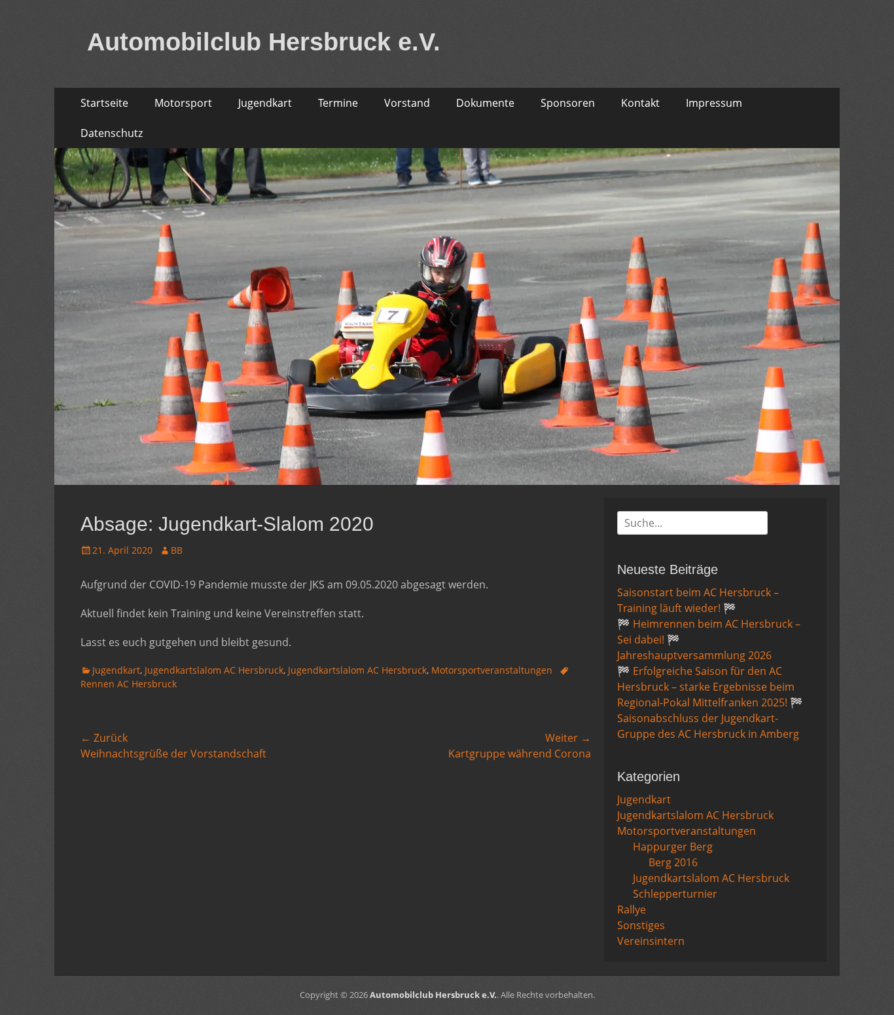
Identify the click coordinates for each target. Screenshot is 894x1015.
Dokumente (485, 103)
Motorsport (183, 103)
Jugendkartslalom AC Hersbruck (214, 670)
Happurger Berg (673, 846)
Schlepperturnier (675, 894)
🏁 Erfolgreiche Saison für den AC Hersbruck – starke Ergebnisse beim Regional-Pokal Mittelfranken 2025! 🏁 (710, 687)
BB (177, 550)
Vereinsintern (651, 941)
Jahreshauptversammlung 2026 (694, 655)
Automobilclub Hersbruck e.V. (263, 42)
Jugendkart (265, 103)
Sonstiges (641, 925)
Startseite (104, 103)
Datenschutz (111, 133)
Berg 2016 (673, 862)
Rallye (631, 909)
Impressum (714, 103)
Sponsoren (568, 103)
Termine (338, 103)
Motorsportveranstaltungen (491, 670)
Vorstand (407, 103)
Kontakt (640, 103)
